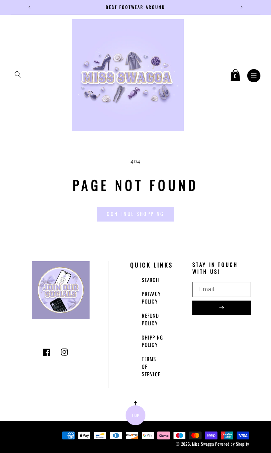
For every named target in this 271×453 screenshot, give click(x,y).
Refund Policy (150, 319)
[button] (18, 74)
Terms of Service (151, 366)
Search (150, 279)
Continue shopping (135, 213)
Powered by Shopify (232, 444)
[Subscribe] (221, 308)
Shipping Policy (152, 341)
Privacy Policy (151, 297)
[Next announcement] (241, 7)
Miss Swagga (203, 444)
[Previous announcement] (29, 7)
